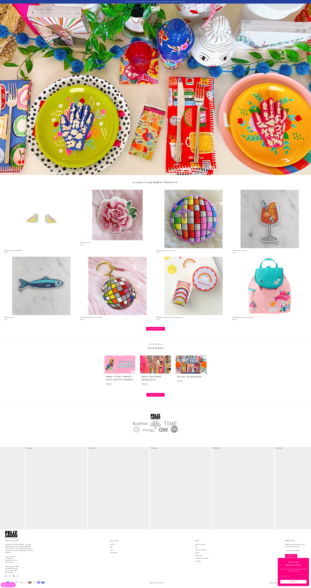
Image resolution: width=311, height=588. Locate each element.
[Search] (304, 9)
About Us (112, 544)
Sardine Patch (9, 317)
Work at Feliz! (198, 555)
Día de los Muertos (189, 377)
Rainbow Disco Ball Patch (166, 250)
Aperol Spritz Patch (239, 250)
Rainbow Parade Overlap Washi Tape (169, 317)
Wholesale (198, 561)
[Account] (300, 9)
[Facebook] (9, 576)
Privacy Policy (273, 583)
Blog (111, 547)
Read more (109, 384)
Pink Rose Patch (86, 242)
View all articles (155, 394)
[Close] (307, 560)
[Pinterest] (13, 576)
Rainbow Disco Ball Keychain (91, 317)
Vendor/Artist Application (202, 558)
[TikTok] (17, 576)
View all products (155, 328)
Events (112, 550)
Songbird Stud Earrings (13, 250)
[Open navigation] (3, 8)
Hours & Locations (200, 544)
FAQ (196, 547)
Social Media (113, 552)
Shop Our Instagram (200, 550)
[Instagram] (5, 576)
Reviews (197, 552)
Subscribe (293, 581)
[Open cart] (308, 9)
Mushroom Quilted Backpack (243, 317)
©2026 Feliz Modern (157, 582)
